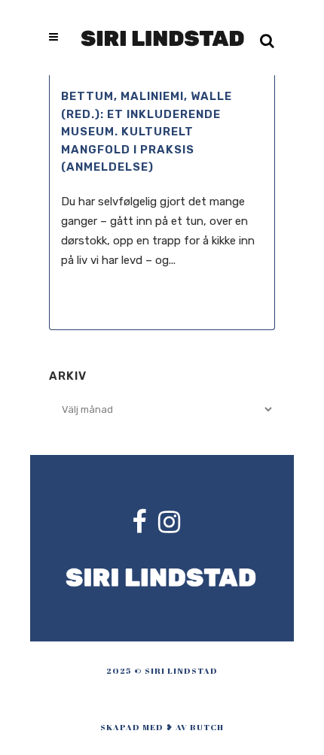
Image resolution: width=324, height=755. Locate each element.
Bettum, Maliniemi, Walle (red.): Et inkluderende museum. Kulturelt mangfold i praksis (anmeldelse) (146, 131)
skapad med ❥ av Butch (162, 726)
